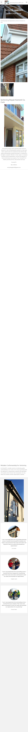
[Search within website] (1, 2)
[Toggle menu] (26, 2)
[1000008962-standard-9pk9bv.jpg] (7, 90)
